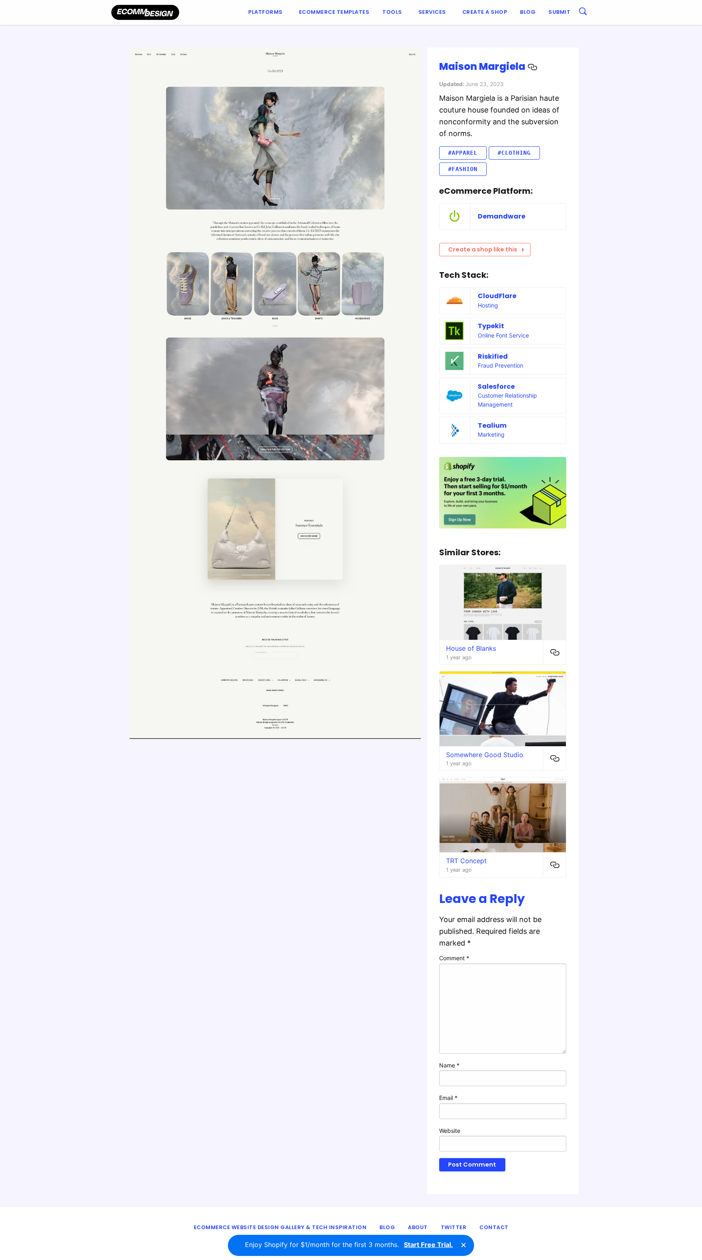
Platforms (265, 12)
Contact (494, 1227)
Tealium (492, 425)
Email (448, 1097)
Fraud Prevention (500, 365)
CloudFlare (497, 296)
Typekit (491, 326)
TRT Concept (466, 861)
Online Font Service (503, 335)
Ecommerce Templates (334, 12)
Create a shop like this (482, 249)
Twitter (454, 1227)
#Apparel (462, 152)
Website (449, 1130)
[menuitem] (267, 12)
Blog (527, 12)
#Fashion (462, 169)
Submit (559, 12)
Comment (454, 958)
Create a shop (484, 12)
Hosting (488, 305)
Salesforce (496, 386)
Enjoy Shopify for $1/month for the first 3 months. (349, 1245)
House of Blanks (471, 648)
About (418, 1227)
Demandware (501, 216)
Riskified (493, 356)
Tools (392, 12)
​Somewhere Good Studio (484, 755)
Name (449, 1065)
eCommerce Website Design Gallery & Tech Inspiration (280, 1227)
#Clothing (514, 152)
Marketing (491, 434)
